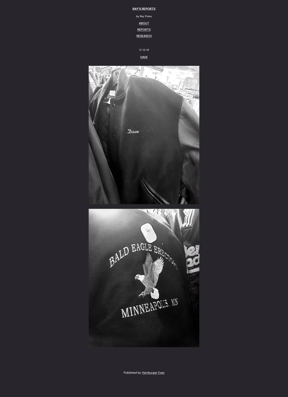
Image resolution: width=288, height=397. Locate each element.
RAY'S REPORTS (144, 8)
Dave (144, 57)
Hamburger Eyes (153, 373)
